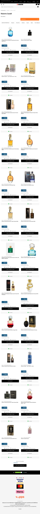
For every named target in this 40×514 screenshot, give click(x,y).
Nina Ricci (18, 22)
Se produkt (10, 55)
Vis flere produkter (20, 465)
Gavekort (21, 1)
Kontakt (20, 508)
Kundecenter (16, 1)
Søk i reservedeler (29, 1)
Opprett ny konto (34, 1)
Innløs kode (25, 1)
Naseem (12, 22)
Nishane (23, 22)
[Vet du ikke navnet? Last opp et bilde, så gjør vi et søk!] (38, 7)
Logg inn (37, 1)
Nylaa (32, 22)
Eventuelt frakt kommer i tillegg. (5, 48)
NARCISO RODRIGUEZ (5, 22)
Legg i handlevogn (10, 52)
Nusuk (28, 22)
